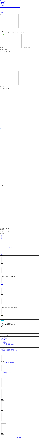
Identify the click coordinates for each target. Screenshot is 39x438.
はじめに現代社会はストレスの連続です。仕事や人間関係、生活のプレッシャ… (10, 350)
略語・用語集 (2, 3)
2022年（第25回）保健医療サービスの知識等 (9, 344)
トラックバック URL (2, 324)
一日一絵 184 (3, 232)
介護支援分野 (4, 342)
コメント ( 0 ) (2, 320)
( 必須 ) (2, 325)
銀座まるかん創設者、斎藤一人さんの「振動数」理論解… (7, 362)
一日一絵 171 (2, 306)
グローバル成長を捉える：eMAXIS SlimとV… (6, 372)
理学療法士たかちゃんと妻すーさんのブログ (10, 7)
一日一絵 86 (2, 285)
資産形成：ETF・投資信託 (4, 338)
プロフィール (2, 2)
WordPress (4, 341)
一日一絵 (2, 240)
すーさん (4, 239)
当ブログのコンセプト (3, 1)
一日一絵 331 (2, 316)
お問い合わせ (2, 5)
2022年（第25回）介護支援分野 (7, 343)
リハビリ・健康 (3, 337)
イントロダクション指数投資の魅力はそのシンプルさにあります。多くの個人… (10, 373)
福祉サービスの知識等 (5, 345)
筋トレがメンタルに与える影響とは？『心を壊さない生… (7, 349)
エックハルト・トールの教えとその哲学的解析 (6, 352)
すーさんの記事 (3, 339)
